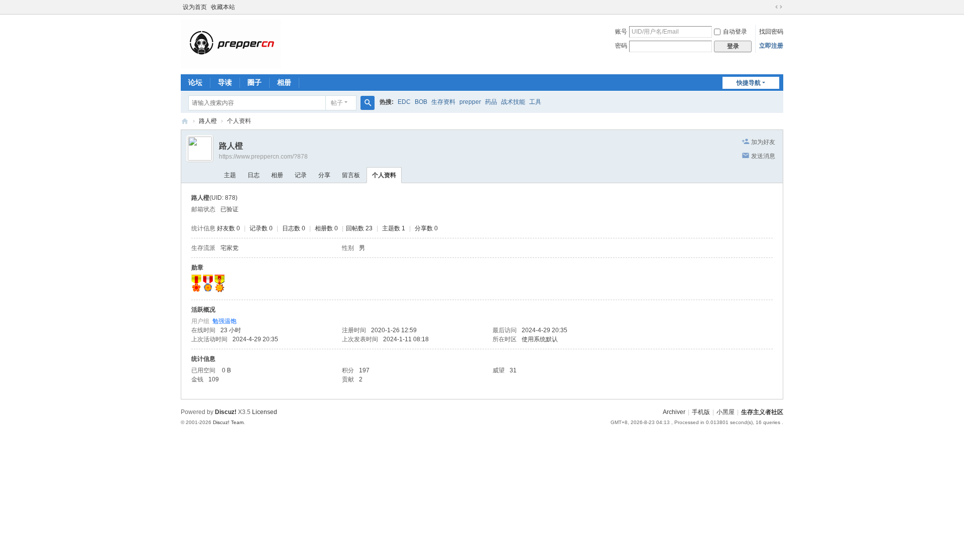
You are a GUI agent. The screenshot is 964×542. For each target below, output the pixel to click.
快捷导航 (749, 82)
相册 (284, 82)
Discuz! (225, 412)
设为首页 (195, 7)
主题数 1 (393, 228)
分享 (324, 175)
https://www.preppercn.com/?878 (263, 156)
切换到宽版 (778, 7)
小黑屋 (725, 412)
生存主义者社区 (762, 412)
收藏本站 (223, 7)
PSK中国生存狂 (185, 121)
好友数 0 (228, 228)
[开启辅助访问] (769, 7)
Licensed (264, 412)
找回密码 (771, 31)
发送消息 (763, 156)
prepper (470, 101)
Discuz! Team (228, 422)
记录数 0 (261, 228)
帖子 (337, 102)
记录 (301, 175)
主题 (230, 175)
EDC (404, 101)
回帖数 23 (359, 228)
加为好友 (763, 142)
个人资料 (384, 175)
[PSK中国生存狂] (231, 43)
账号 (621, 31)
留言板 (351, 175)
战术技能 (513, 101)
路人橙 (208, 120)
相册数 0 (326, 228)
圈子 (255, 82)
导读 (225, 82)
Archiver (674, 412)
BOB (421, 101)
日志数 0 (293, 228)
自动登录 (735, 31)
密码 (621, 45)
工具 (535, 101)
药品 (491, 101)
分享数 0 (426, 228)
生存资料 (443, 101)
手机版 (701, 412)
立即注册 (771, 45)
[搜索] (367, 103)
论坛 (195, 82)
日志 (254, 175)
